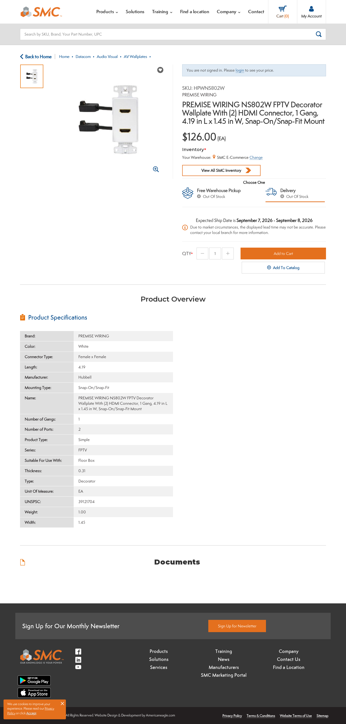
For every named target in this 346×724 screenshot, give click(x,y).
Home (64, 56)
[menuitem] (107, 12)
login (240, 70)
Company (289, 651)
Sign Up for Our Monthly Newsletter (71, 626)
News (223, 659)
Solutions (159, 659)
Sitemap (322, 715)
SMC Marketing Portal (224, 675)
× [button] (62, 703)
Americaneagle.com (160, 715)
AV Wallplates (135, 56)
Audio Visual (107, 56)
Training (223, 651)
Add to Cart (283, 253)
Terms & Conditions (261, 715)
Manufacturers (224, 667)
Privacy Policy (232, 715)
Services (158, 667)
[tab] (96, 317)
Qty (186, 253)
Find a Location (289, 667)
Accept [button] (31, 713)
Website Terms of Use (296, 715)
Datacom (83, 56)
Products (159, 651)
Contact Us (288, 659)
